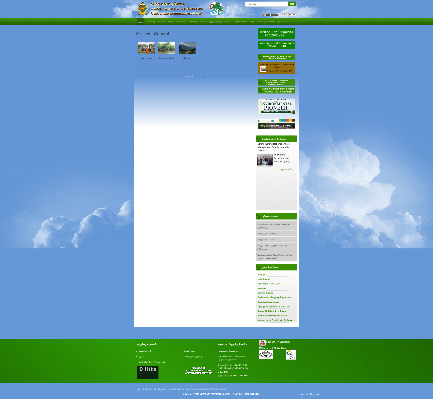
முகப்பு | (141, 388)
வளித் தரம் (262, 274)
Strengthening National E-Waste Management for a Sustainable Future (274, 147)
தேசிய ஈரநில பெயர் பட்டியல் (269, 283)
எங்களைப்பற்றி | (151, 388)
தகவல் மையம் (145, 351)
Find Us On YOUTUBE (278, 341)
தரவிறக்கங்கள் (264, 279)
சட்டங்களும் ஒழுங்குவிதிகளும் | (198, 388)
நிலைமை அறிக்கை (266, 292)
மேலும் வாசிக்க (286, 169)
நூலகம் (142, 356)
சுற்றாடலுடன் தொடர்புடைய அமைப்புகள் (274, 306)
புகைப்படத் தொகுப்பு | (177, 388)
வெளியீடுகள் (189, 351)
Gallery (203, 76)
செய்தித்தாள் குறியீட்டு (193, 356)
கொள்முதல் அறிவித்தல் (267, 233)
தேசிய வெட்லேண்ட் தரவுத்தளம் (152, 362)
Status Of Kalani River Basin (272, 311)
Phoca (197, 76)
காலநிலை (262, 288)
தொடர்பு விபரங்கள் (219, 388)
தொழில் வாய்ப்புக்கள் (266, 239)
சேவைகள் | (162, 388)
